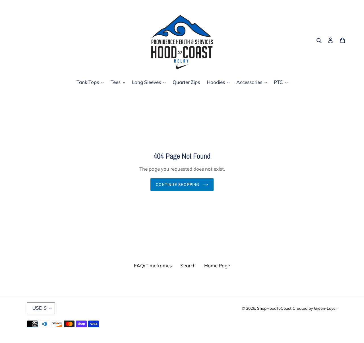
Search (188, 265)
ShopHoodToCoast (274, 308)
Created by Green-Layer (315, 308)
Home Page (217, 265)
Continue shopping (177, 184)
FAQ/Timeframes (153, 265)
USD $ (39, 308)
